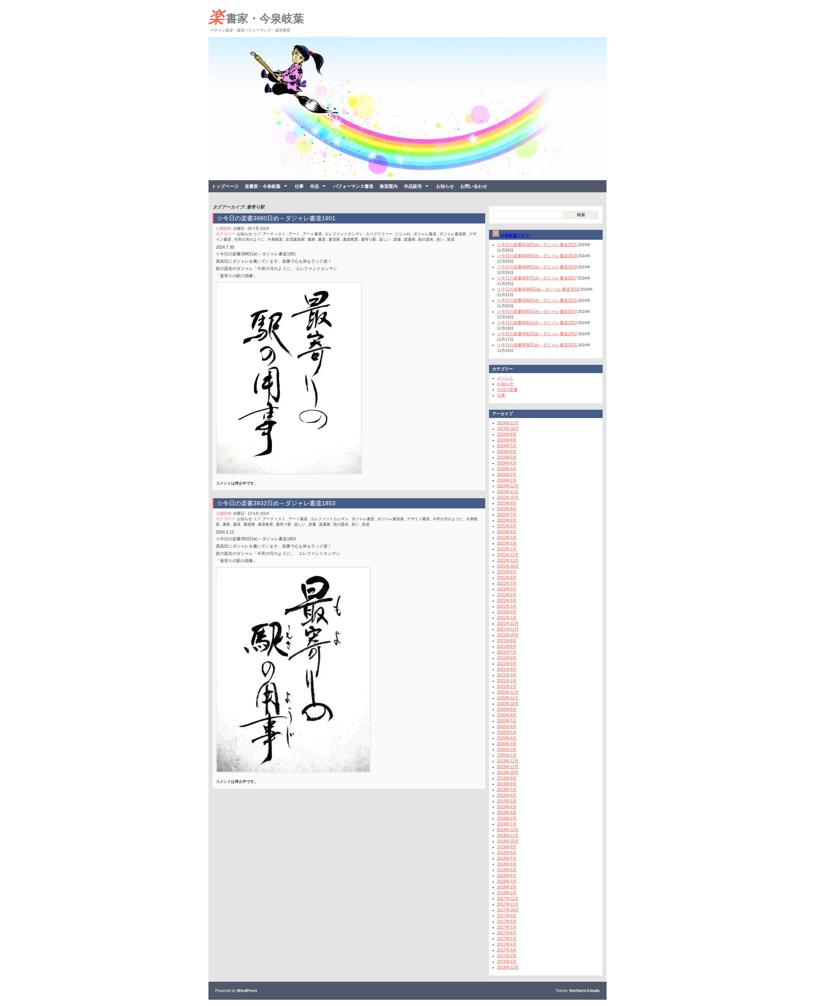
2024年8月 (506, 440)
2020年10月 (508, 703)
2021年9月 (506, 640)
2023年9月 (506, 503)
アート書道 (312, 234)
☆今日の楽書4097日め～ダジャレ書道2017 (537, 278)
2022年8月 (506, 577)
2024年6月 (506, 451)
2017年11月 (508, 904)
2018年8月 (506, 852)
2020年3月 (506, 743)
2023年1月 (506, 549)
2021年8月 (506, 646)
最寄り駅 (368, 239)
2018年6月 (506, 864)
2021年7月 (506, 652)
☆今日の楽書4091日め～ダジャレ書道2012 (537, 333)
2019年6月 (506, 795)
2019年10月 (508, 772)
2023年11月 (508, 491)
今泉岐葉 (275, 239)
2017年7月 (506, 927)
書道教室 (350, 239)
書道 (322, 239)
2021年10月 (508, 635)
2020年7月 (506, 721)
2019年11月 (508, 766)
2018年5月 (506, 870)
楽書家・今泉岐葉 (256, 17)
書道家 (334, 239)
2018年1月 (506, 892)
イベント (505, 378)
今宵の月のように (249, 239)
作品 (314, 186)
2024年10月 (508, 428)
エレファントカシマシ (344, 234)
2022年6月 (506, 589)
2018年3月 (506, 881)
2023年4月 (506, 531)
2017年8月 (506, 921)
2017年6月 (506, 933)
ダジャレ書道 (425, 234)
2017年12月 (508, 898)
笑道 (451, 239)
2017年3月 (506, 950)
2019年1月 (506, 824)
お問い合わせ (473, 186)
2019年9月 (506, 778)
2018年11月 (508, 835)
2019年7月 (506, 789)
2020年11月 (508, 698)
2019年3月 (506, 812)
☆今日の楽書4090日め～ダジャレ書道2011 (537, 345)
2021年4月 (506, 669)
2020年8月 (506, 715)
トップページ (225, 186)
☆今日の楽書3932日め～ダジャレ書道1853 (276, 503)
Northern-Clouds (585, 990)
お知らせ (445, 186)
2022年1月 (506, 617)
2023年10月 (508, 497)
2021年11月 (508, 629)
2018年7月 (506, 858)
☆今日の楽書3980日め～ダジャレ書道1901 (276, 218)
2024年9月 (506, 434)
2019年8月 (506, 784)
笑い (440, 239)
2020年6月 (506, 726)
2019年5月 (506, 801)
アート (294, 234)
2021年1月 (506, 686)
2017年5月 (506, 938)
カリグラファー (379, 234)
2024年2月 (506, 474)
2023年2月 (506, 543)
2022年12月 (508, 554)
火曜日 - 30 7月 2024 (251, 228)
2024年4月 (506, 463)
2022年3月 (506, 606)
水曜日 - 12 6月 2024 (251, 513)
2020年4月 (506, 738)
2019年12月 (508, 761)
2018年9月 (506, 847)
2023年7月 (506, 514)
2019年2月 (506, 818)
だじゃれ (403, 234)
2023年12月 (508, 486)
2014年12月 (508, 967)
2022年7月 (506, 583)
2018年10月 (508, 841)
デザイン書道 (418, 519)
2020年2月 (506, 749)
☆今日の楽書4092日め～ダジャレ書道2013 (537, 322)
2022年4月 (506, 600)
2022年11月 (508, 560)
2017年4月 (506, 944)
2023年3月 (506, 537)
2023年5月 (506, 526)
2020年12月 (508, 692)
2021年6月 (506, 657)
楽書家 (409, 239)
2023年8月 (506, 509)
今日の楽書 (507, 389)
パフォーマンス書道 (353, 186)
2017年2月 (506, 955)
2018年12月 (508, 829)
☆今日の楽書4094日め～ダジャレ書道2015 (537, 300)
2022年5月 (506, 594)
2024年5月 (506, 457)
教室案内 (389, 186)
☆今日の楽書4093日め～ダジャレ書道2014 (537, 311)
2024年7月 (506, 445)
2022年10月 (508, 566)
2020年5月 (506, 732)
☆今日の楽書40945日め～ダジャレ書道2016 (538, 289)
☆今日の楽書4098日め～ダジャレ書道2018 (537, 267)
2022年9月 (506, 572)
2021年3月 (506, 675)
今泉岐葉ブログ (514, 235)
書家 (311, 239)
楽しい (385, 239)
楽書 (397, 239)
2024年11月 (508, 423)
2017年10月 (508, 910)
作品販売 (413, 186)
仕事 (299, 186)
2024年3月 (506, 468)
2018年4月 (506, 875)
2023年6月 (506, 520)
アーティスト (274, 234)
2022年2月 (506, 612)
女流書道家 (295, 239)
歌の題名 (426, 239)
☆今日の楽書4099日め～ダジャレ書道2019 (537, 255)
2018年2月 (506, 887)
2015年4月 (506, 961)
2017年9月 (506, 915)
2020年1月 (506, 755)
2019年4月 (506, 806)
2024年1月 (506, 480)
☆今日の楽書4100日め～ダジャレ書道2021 (537, 244)
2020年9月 (506, 709)
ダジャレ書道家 (452, 234)
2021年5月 (506, 663)
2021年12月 (508, 623)
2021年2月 (506, 680)
